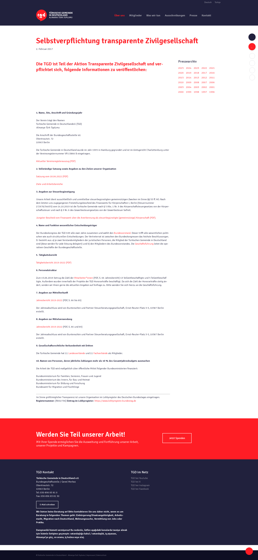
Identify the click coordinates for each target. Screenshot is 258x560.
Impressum (91, 555)
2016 (212, 72)
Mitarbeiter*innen (83, 277)
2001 (212, 87)
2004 (188, 87)
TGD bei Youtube (139, 478)
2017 (204, 72)
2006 (212, 82)
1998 (196, 91)
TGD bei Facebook (140, 488)
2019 (188, 72)
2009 (188, 82)
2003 (196, 87)
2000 (181, 91)
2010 (181, 82)
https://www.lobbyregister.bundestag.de (115, 400)
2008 (196, 82)
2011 (212, 77)
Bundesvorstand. (122, 233)
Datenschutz (101, 555)
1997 (204, 91)
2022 (204, 68)
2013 (196, 77)
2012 (204, 77)
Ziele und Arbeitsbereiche (49, 184)
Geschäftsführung (144, 243)
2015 (181, 77)
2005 (181, 87)
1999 (188, 91)
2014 (188, 77)
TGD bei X (135, 481)
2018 (196, 72)
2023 (196, 68)
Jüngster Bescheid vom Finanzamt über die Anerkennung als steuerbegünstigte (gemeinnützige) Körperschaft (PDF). (96, 217)
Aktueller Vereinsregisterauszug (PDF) (56, 161)
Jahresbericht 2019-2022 (49, 300)
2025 (181, 68)
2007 (204, 82)
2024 (188, 68)
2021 (212, 68)
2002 (204, 87)
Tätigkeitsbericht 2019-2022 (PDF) (53, 262)
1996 (212, 91)
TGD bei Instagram (140, 485)
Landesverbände (77, 353)
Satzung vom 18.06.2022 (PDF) (52, 176)
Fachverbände (100, 353)
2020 (181, 72)
